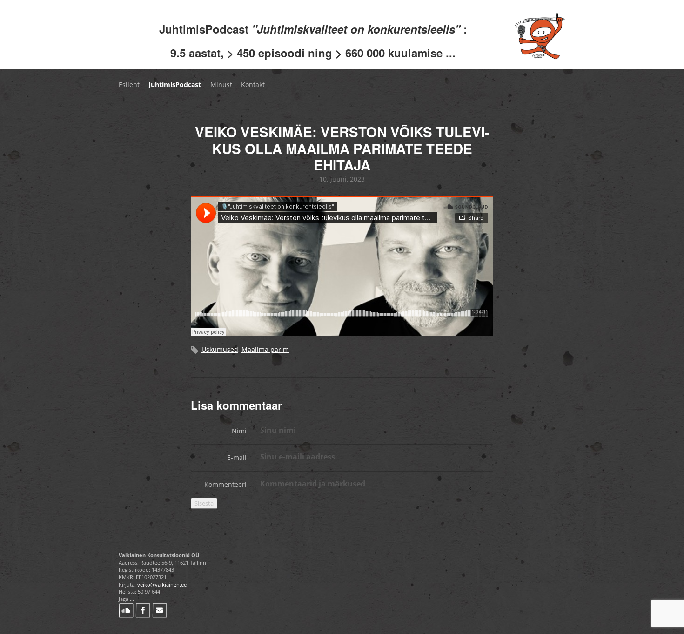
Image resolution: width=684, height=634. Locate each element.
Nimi (239, 430)
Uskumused (219, 349)
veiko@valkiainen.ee (162, 584)
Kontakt (253, 84)
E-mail (237, 457)
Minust (221, 84)
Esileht (129, 84)
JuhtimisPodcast (174, 84)
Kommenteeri (225, 484)
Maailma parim (265, 349)
